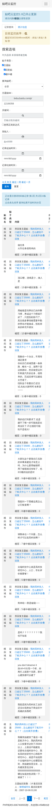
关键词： (6, 110)
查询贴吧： (7, 81)
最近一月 (25, 182)
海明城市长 (24, 787)
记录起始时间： (10, 148)
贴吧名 (5, 218)
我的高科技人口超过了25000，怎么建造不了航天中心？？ (29, 232)
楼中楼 (9, 74)
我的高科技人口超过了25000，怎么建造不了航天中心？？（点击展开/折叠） (29, 727)
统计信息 (22, 27)
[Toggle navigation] (46, 4)
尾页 (46, 798)
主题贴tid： (7, 93)
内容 (17, 222)
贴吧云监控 (9, 3)
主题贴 (7, 65)
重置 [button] (16, 186)
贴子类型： (7, 60)
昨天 (9, 182)
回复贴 (9, 70)
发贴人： (6, 131)
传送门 (50, 232)
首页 (13, 798)
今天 (4, 182)
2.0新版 (15, 18)
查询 (6, 186)
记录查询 (8, 27)
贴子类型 (10, 217)
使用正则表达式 (11, 125)
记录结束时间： (10, 165)
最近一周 (16, 182)
